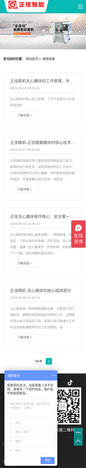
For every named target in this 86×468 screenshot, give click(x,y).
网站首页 (32, 59)
